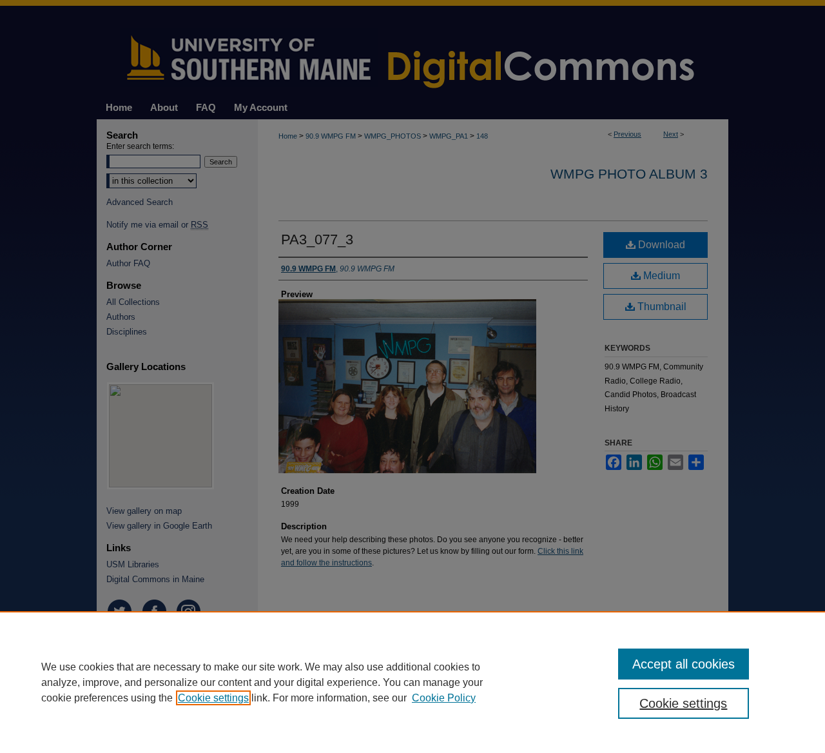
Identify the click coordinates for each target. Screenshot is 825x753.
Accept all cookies (683, 664)
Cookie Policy (444, 697)
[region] (412, 682)
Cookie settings (213, 697)
